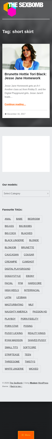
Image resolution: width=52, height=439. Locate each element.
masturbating (14, 304)
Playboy (10, 319)
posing (28, 326)
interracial (32, 290)
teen (28, 354)
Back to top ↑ (16, 386)
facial (9, 283)
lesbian (21, 297)
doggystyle (13, 276)
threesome (12, 361)
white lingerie (14, 369)
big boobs (25, 226)
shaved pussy (37, 340)
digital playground (17, 269)
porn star (11, 326)
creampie (11, 261)
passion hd (40, 311)
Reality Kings (36, 333)
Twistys (30, 361)
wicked (33, 369)
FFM (20, 283)
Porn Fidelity (29, 319)
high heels (12, 290)
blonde (34, 240)
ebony (30, 276)
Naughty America (16, 311)
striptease (12, 354)
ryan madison (14, 340)
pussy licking (14, 333)
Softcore (29, 347)
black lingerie (14, 240)
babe (19, 219)
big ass (9, 226)
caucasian (12, 254)
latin (8, 297)
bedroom (34, 219)
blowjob (10, 247)
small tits (11, 347)
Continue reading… (15, 104)
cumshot (28, 261)
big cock (10, 233)
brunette (27, 247)
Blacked (26, 233)
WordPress (43, 383)
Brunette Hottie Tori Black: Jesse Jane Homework (26, 76)
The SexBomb (16, 383)
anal (8, 219)
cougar (29, 254)
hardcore (35, 283)
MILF (31, 304)
